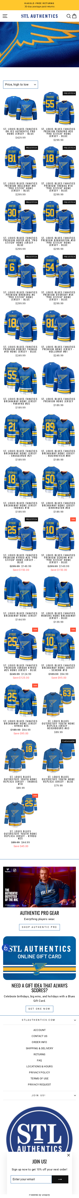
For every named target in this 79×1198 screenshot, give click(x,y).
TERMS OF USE (39, 1078)
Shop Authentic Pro (39, 927)
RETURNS (39, 1054)
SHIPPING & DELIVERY (39, 1048)
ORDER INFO (39, 1042)
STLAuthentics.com (38, 1020)
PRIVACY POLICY (39, 1072)
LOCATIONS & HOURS (39, 1066)
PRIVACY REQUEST (39, 1084)
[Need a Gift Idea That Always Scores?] (39, 958)
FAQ (39, 1060)
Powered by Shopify (39, 1195)
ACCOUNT (39, 1030)
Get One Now (39, 1009)
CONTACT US (39, 1036)
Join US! (39, 1095)
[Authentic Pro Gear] (39, 887)
